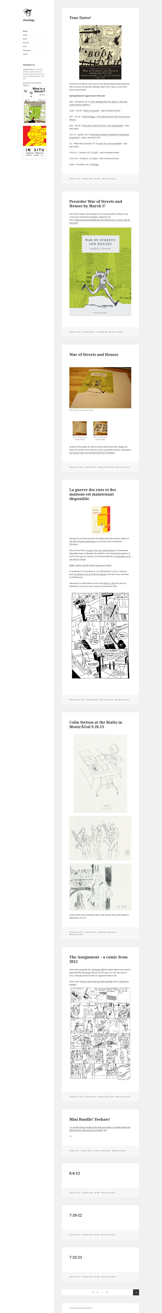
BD (102, 700)
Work (25, 39)
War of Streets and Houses (93, 354)
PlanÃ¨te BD (109, 583)
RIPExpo (95, 164)
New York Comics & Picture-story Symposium (102, 125)
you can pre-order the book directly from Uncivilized (91, 453)
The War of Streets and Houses (82, 541)
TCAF (94, 152)
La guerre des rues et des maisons (100, 550)
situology (28, 20)
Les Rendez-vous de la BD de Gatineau (90, 574)
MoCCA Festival (91, 111)
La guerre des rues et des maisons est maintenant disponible (92, 494)
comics (98, 179)
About (25, 35)
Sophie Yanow (88, 179)
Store (25, 46)
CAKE (93, 158)
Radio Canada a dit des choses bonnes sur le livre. (90, 565)
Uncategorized (102, 332)
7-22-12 (75, 1257)
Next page (136, 1292)
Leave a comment (110, 179)
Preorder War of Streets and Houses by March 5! (95, 203)
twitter (25, 54)
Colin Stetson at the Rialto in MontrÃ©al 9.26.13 (95, 724)
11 (108, 1292)
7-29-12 (75, 1215)
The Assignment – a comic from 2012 (98, 959)
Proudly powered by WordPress (80, 1308)
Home (25, 31)
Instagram (26, 50)
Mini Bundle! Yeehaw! (89, 1119)
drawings (102, 932)
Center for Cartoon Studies (109, 143)
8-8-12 (74, 1173)
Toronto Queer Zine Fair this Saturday (96, 981)
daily (98, 1193)
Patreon (26, 43)
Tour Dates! (80, 17)
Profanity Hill (98, 969)
